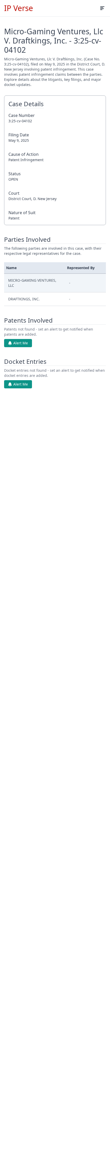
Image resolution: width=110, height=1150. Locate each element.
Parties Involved (27, 239)
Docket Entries (25, 361)
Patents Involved (28, 320)
